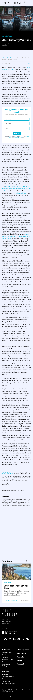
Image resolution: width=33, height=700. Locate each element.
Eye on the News (7, 653)
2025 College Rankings (6, 665)
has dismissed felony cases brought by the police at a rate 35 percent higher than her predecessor (16, 188)
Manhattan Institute (8, 677)
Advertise (5, 674)
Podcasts (5, 657)
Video (3, 662)
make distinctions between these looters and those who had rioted (16, 236)
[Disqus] (16, 532)
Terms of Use (6, 681)
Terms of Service (18, 137)
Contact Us (20, 664)
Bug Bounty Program (8, 683)
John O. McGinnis (7, 36)
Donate (6, 496)
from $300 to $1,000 (20, 193)
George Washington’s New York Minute (16, 587)
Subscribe (20, 657)
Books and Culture (7, 659)
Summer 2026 (25, 600)
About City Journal (23, 650)
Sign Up (17, 133)
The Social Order (11, 59)
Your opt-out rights (6, 696)
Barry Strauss (7, 582)
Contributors (21, 653)
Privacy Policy (6, 679)
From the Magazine (11, 600)
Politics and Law (20, 58)
